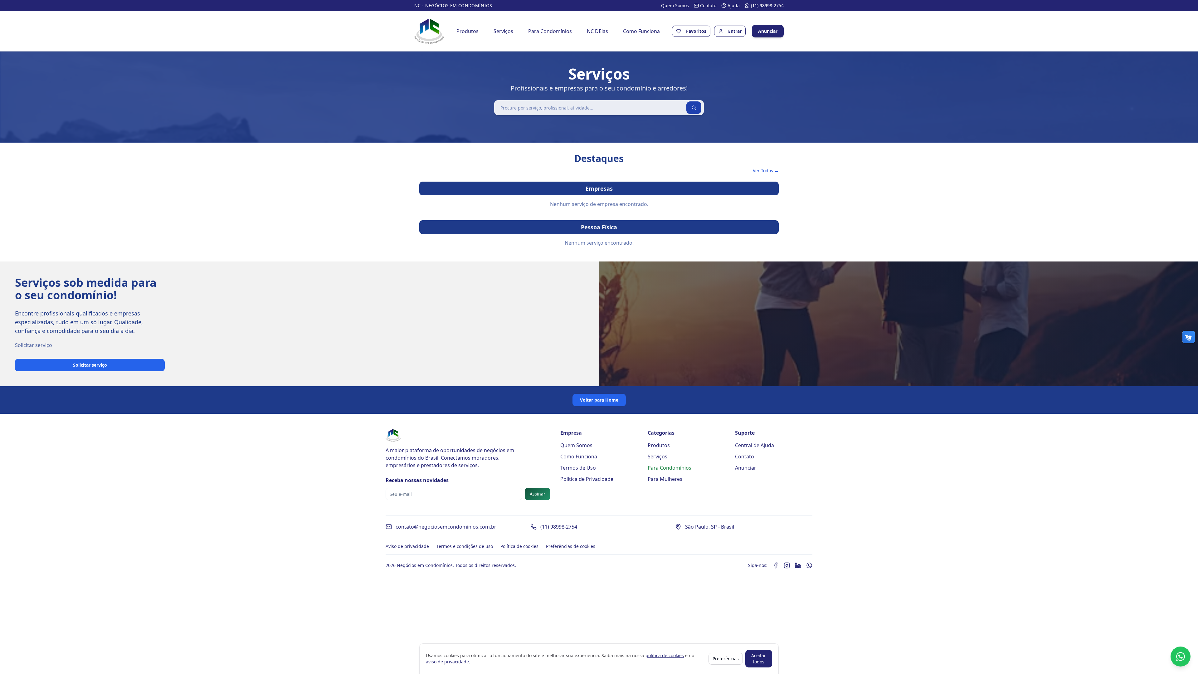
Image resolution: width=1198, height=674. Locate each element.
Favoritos (696, 31)
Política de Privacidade (586, 479)
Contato (744, 456)
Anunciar (767, 31)
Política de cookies (519, 546)
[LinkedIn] (798, 565)
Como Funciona (641, 31)
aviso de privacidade (447, 662)
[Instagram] (787, 565)
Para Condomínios (550, 31)
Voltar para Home (599, 400)
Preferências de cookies (570, 546)
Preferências (726, 659)
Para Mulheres (665, 479)
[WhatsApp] (809, 565)
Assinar (537, 494)
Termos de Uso (578, 467)
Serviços (503, 31)
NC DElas (597, 31)
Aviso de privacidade (407, 546)
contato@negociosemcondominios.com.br (446, 526)
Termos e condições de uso (464, 546)
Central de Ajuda (754, 445)
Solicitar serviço (90, 365)
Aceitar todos (758, 658)
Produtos (467, 31)
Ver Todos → (766, 170)
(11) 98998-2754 (558, 526)
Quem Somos (576, 445)
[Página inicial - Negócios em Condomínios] (429, 31)
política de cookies (664, 655)
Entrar (735, 31)
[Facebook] (775, 565)
